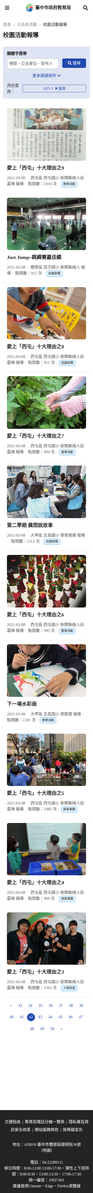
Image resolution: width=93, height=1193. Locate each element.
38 (71, 1005)
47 (81, 1017)
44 (50, 1017)
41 (22, 1017)
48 (32, 1029)
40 (12, 1017)
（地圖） (47, 1150)
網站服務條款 (47, 1130)
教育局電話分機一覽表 (44, 1122)
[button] (7, 8)
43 (40, 1017)
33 (20, 1005)
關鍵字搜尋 (17, 53)
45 (60, 1017)
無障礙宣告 (73, 1130)
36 (51, 1005)
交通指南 (13, 1122)
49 (42, 1029)
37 (61, 1005)
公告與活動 (27, 24)
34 (30, 1005)
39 (81, 1005)
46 (71, 1017)
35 (40, 1005)
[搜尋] (74, 63)
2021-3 (48, 88)
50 (52, 1029)
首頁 (7, 24)
